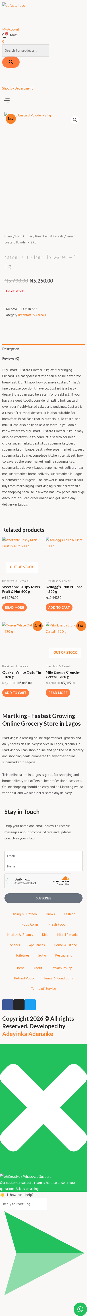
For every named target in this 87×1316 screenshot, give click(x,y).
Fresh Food (57, 924)
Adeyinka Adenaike (27, 1033)
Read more (14, 607)
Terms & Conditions (58, 978)
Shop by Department (17, 88)
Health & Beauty (20, 934)
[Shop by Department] (7, 77)
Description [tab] (10, 348)
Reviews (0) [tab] (10, 358)
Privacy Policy (62, 968)
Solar (42, 955)
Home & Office (65, 945)
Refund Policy (24, 978)
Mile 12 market (68, 934)
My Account (10, 29)
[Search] (11, 62)
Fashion (69, 914)
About (38, 968)
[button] (43, 100)
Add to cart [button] (59, 607)
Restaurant (63, 955)
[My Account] (7, 18)
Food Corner (23, 236)
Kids (45, 934)
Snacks (15, 945)
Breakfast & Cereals (49, 236)
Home (8, 236)
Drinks (50, 914)
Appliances (37, 945)
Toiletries (22, 955)
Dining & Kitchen (24, 914)
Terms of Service (43, 988)
